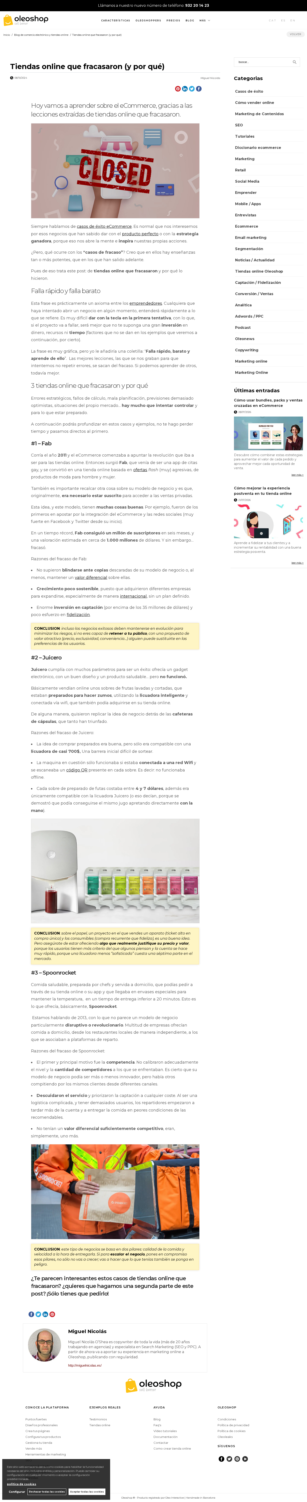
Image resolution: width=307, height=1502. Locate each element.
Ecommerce (246, 226)
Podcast (243, 327)
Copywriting (246, 350)
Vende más (33, 1448)
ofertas (140, 469)
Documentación (166, 1437)
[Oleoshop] (25, 23)
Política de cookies (231, 1431)
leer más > (297, 474)
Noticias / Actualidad (255, 260)
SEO (239, 125)
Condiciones (227, 1419)
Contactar (161, 1442)
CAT (273, 20)
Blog (190, 20)
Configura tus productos (43, 1437)
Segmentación (249, 249)
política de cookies (21, 1484)
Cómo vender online (254, 103)
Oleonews (244, 339)
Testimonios (98, 1419)
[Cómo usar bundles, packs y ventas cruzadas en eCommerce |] (269, 433)
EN (293, 20)
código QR (76, 770)
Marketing (245, 159)
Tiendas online (99, 1425)
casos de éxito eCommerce (104, 226)
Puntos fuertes (36, 1419)
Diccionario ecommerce (258, 148)
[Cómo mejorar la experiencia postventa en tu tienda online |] (269, 521)
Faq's (157, 1425)
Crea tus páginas (37, 1431)
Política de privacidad (233, 1425)
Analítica (243, 305)
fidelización (78, 614)
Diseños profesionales (41, 1425)
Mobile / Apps (248, 204)
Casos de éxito (249, 91)
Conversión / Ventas (254, 294)
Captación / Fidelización (258, 282)
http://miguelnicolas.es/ (85, 1365)
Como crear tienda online (172, 1448)
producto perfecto (140, 233)
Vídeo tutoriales (165, 1431)
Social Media (247, 181)
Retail (240, 170)
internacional (133, 596)
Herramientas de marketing (45, 1454)
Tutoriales (244, 136)
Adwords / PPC (249, 316)
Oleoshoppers (148, 20)
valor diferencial (91, 577)
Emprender (246, 193)
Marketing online (251, 361)
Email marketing (251, 237)
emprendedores (145, 303)
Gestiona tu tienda (38, 1442)
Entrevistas (245, 215)
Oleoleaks (225, 1437)
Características (115, 20)
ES (283, 20)
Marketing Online (251, 372)
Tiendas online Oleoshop (259, 271)
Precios (173, 20)
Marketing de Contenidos (259, 114)
